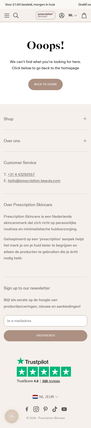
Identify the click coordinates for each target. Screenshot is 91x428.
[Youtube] (64, 409)
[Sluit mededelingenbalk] (86, 3)
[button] (7, 15)
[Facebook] (27, 409)
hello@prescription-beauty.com (34, 180)
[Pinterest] (45, 409)
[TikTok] (55, 409)
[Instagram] (36, 409)
